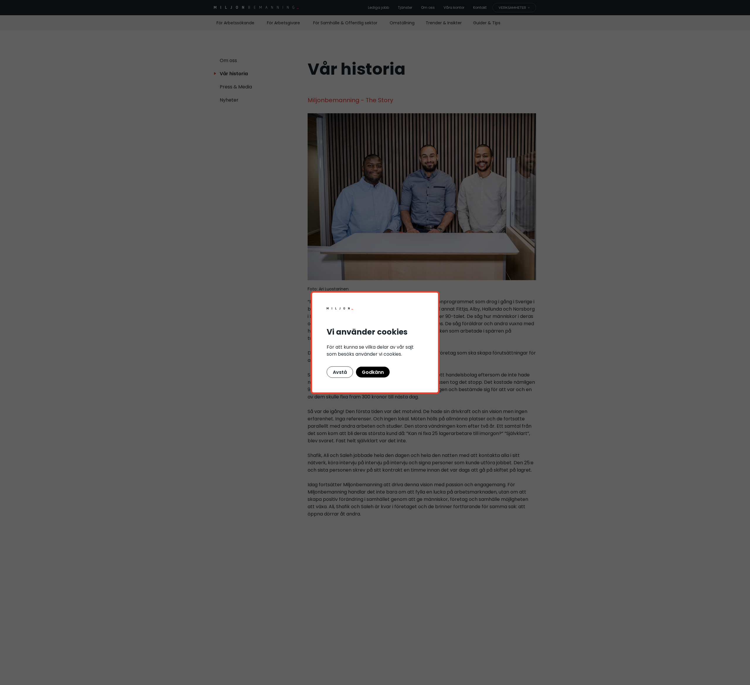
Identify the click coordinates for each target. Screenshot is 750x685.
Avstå (340, 372)
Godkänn (373, 372)
